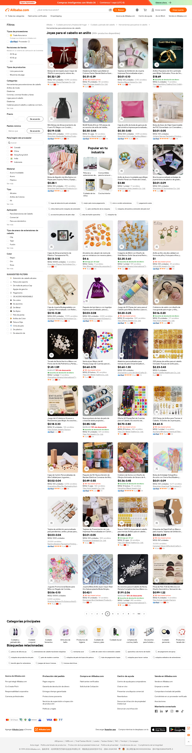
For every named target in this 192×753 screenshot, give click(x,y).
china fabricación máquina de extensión (65, 209)
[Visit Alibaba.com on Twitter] (166, 711)
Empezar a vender (162, 686)
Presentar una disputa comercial (130, 691)
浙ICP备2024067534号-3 (162, 749)
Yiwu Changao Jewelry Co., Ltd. (95, 84)
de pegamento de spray (166, 652)
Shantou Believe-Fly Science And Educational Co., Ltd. (63, 601)
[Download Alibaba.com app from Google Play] (178, 729)
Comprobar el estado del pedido (168, 691)
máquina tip (112, 215)
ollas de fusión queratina (91, 215)
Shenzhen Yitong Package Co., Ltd (61, 82)
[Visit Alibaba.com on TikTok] (182, 711)
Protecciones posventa (52, 696)
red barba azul (78, 652)
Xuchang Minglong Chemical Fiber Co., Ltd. (168, 431)
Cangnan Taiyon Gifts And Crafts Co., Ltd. (168, 546)
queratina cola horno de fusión (139, 652)
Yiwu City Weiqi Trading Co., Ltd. (95, 375)
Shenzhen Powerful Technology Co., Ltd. (63, 318)
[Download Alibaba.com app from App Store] (159, 729)
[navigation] (25, 319)
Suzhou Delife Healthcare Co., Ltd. (166, 373)
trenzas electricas (70, 663)
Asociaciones (160, 701)
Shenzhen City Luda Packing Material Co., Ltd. (133, 136)
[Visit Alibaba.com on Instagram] (171, 711)
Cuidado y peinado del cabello (103, 25)
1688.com (69, 741)
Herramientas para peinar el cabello (133, 25)
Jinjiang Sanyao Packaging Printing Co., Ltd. (168, 136)
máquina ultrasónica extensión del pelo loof (134, 209)
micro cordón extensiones (122, 203)
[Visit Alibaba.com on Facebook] (156, 711)
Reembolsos (122, 696)
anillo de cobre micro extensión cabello (105, 652)
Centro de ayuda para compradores (131, 681)
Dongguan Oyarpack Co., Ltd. (94, 540)
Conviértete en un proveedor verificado (171, 696)
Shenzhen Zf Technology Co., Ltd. (166, 188)
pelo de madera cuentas (50, 657)
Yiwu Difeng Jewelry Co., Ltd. (129, 321)
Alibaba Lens (17, 729)
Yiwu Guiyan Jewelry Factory (59, 429)
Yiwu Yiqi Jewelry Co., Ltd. (93, 434)
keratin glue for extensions (21, 663)
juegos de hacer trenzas (47, 663)
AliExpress (59, 741)
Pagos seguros (49, 681)
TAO (116, 741)
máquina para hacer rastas (138, 657)
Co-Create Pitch (12, 686)
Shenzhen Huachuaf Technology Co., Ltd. (168, 486)
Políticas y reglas (49, 709)
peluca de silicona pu (19, 652)
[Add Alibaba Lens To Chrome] (42, 729)
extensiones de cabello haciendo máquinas (50, 652)
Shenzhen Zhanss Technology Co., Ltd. (63, 264)
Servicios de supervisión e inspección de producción (58, 702)
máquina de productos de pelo (22, 657)
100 (139, 614)
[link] (188, 728)
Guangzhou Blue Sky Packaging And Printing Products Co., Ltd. (63, 486)
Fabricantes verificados (89, 681)
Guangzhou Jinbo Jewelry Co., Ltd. (131, 188)
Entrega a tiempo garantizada (54, 691)
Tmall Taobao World (83, 741)
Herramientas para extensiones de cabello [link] (63, 28)
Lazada (96, 741)
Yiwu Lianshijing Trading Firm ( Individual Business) (168, 84)
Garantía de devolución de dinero (56, 686)
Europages (134, 741)
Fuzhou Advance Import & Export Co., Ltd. (98, 318)
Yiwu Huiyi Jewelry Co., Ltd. (164, 321)
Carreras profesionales (14, 696)
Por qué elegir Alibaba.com (16, 681)
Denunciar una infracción (127, 709)
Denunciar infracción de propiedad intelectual (131, 702)
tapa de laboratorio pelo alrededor (63, 203)
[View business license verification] (119, 749)
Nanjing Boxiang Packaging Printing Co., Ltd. (63, 544)
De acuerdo (35, 119)
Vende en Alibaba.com (164, 681)
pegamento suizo (145, 203)
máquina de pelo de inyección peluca (80, 657)
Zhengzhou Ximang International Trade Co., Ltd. (133, 266)
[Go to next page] (144, 613)
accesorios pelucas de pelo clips (63, 215)
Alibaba (49, 25)
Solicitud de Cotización (89, 686)
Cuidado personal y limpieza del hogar (71, 25)
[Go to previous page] (86, 613)
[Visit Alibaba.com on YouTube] (177, 711)
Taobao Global (106, 741)
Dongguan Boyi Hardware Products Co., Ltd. (98, 600)
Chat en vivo (122, 686)
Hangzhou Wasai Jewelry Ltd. (94, 136)
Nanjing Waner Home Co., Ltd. (130, 82)
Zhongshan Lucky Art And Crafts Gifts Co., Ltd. (133, 373)
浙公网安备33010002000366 (138, 749)
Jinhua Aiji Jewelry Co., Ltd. (164, 266)
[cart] (146, 10)
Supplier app (110, 729)
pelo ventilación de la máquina (99, 209)
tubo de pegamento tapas (110, 657)
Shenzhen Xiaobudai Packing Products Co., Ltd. (63, 136)
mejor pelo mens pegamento (94, 203)
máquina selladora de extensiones (168, 657)
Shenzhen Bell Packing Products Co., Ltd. (63, 188)
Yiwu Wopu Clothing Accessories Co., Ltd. (98, 266)
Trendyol (123, 741)
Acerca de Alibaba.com (15, 676)
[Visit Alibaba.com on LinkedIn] (161, 711)
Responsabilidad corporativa (16, 691)
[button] (110, 10)
